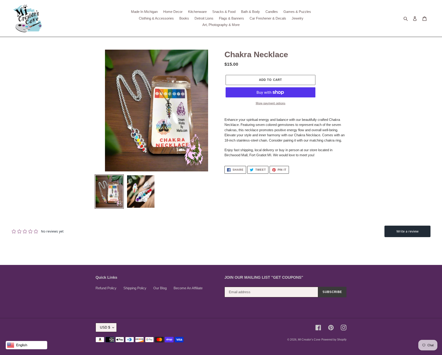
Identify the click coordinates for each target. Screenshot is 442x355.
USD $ (105, 327)
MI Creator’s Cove (309, 339)
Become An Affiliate (188, 288)
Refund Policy (106, 288)
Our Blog (160, 288)
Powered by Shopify (333, 339)
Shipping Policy (134, 288)
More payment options (270, 103)
